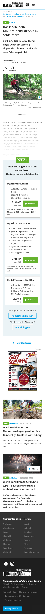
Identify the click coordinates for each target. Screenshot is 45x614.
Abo (26, 544)
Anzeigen (28, 548)
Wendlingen (8, 528)
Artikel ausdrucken (12, 68)
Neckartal (10, 16)
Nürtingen (7, 524)
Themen (6, 544)
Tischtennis (29, 536)
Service (27, 540)
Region (16, 14)
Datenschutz (10, 596)
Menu (40, 5)
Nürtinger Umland (29, 14)
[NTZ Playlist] (34, 5)
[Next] (39, 114)
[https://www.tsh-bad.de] (22, 370)
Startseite (6, 14)
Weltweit (7, 552)
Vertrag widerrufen (12, 609)
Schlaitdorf (21, 16)
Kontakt (26, 596)
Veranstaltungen (31, 552)
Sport (26, 524)
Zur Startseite (24, 343)
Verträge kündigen (12, 600)
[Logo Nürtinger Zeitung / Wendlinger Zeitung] (13, 5)
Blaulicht (7, 536)
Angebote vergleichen (22, 315)
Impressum (33, 592)
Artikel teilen (5, 68)
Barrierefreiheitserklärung (14, 592)
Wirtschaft (7, 540)
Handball (28, 532)
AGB (19, 596)
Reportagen (8, 548)
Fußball (27, 528)
